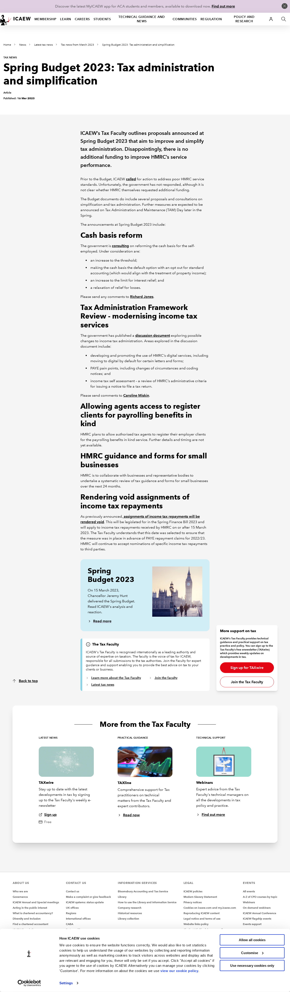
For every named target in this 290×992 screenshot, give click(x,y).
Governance (20, 896)
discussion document (152, 335)
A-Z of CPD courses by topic (260, 896)
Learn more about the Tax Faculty (116, 678)
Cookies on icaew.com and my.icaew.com (210, 907)
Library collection (128, 918)
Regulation (211, 19)
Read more (102, 621)
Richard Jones (141, 296)
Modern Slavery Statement (200, 896)
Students (102, 19)
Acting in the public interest (30, 907)
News (22, 45)
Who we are (20, 891)
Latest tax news (43, 45)
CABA (69, 924)
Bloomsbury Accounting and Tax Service (143, 891)
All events (249, 891)
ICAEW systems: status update (85, 902)
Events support (252, 924)
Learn (65, 19)
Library (122, 896)
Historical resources (130, 913)
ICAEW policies (193, 891)
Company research (129, 907)
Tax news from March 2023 (77, 45)
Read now (131, 815)
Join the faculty (166, 678)
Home (7, 45)
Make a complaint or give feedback (88, 896)
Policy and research (244, 19)
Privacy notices (193, 902)
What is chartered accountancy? (33, 913)
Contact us (72, 891)
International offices (78, 918)
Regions (71, 913)
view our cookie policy (179, 970)
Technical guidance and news (141, 19)
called (131, 179)
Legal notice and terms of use (202, 918)
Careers (82, 19)
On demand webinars (257, 907)
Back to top (28, 681)
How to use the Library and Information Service (147, 902)
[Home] (15, 19)
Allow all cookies (252, 940)
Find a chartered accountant (30, 924)
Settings (66, 983)
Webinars (249, 902)
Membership (45, 19)
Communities (185, 19)
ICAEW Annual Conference (259, 913)
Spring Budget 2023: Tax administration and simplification (138, 45)
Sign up (50, 814)
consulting (120, 246)
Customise (249, 953)
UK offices (72, 907)
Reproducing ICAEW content (202, 913)
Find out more (223, 6)
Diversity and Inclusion (27, 918)
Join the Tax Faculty (247, 682)
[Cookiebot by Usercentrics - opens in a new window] (29, 983)
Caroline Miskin (136, 395)
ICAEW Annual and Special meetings (36, 902)
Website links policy (196, 924)
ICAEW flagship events (257, 918)
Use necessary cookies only (252, 965)
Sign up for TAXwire (246, 667)
